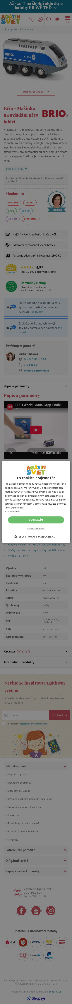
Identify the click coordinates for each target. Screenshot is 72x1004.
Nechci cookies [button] (36, 528)
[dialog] (36, 502)
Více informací (12, 511)
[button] (36, 536)
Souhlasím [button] (36, 519)
